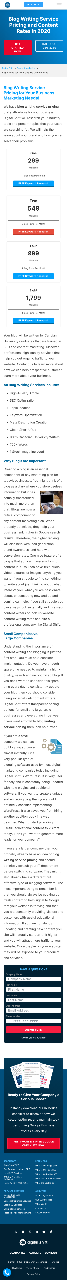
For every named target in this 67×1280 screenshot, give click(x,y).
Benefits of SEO (11, 1165)
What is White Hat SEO (46, 1174)
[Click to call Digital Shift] (7, 1272)
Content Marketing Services (17, 1201)
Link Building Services (14, 1209)
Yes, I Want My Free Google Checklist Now (33, 1143)
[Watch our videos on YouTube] (44, 1232)
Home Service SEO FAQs (16, 1183)
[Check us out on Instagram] (29, 1232)
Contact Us (40, 1208)
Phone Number (13, 1016)
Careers (35, 1252)
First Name (11, 984)
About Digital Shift (44, 1195)
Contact (51, 1252)
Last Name (11, 995)
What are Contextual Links (48, 1178)
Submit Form (34, 1029)
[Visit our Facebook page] (23, 1232)
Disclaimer (17, 1268)
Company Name (14, 974)
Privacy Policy (33, 1274)
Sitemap (56, 1262)
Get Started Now (17, 47)
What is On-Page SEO (45, 1170)
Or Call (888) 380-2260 (33, 1037)
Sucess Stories (42, 1212)
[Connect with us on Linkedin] (36, 1232)
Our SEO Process (43, 1200)
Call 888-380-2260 (49, 45)
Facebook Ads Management (17, 1213)
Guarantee (17, 1252)
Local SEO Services (13, 1173)
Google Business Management (12, 1196)
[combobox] (9, 1021)
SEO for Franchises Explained (13, 1178)
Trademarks (49, 1268)
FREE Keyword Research (33, 183)
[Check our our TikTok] (51, 1232)
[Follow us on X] (16, 1232)
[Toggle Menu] (59, 5)
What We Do (41, 1204)
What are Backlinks (44, 1183)
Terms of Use (32, 1268)
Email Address (13, 1005)
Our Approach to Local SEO (17, 1169)
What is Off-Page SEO (46, 1166)
